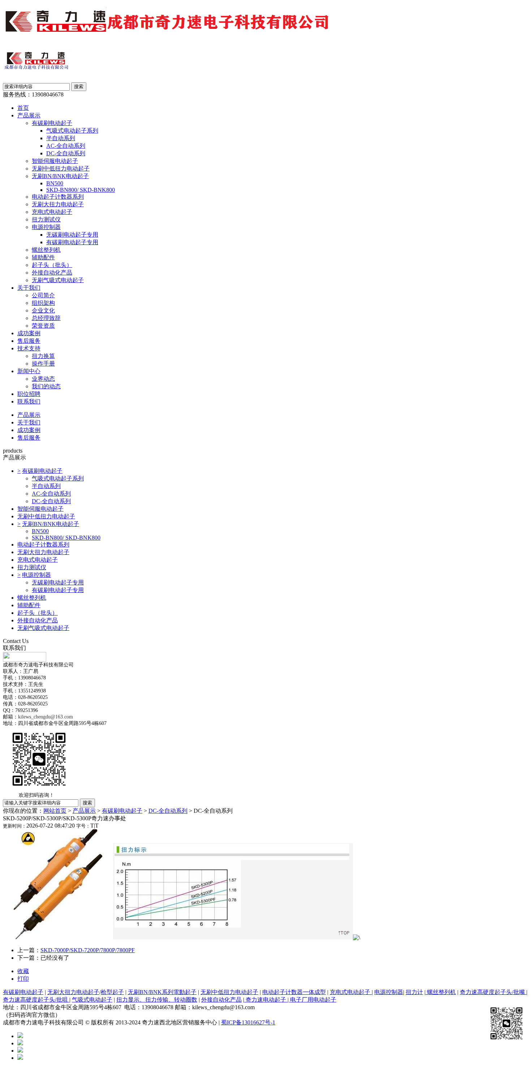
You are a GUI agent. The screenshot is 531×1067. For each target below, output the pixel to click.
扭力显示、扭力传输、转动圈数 (156, 1000)
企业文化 (43, 310)
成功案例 (28, 333)
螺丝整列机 (46, 250)
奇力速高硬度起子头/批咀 (36, 1000)
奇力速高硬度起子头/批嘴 (493, 992)
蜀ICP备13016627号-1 (248, 1022)
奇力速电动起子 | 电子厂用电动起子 (290, 1000)
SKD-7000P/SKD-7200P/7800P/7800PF (87, 950)
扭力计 (414, 992)
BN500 (54, 183)
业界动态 (43, 379)
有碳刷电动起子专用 (72, 242)
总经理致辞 (46, 318)
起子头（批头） (52, 265)
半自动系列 (60, 138)
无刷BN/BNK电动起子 (60, 176)
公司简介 (43, 295)
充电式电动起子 (52, 212)
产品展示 (28, 115)
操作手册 (43, 363)
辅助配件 (43, 257)
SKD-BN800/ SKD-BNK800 (80, 190)
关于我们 (28, 288)
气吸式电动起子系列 (72, 131)
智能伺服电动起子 (55, 161)
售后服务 (28, 341)
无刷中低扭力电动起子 (61, 168)
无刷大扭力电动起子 (58, 204)
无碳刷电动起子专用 (72, 235)
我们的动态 (46, 386)
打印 (23, 979)
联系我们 (28, 401)
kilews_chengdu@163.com (45, 717)
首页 (23, 108)
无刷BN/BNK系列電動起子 (162, 992)
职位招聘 (28, 394)
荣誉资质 (43, 326)
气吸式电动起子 (92, 1000)
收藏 (23, 971)
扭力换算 (43, 356)
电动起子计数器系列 (58, 197)
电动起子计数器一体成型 (294, 992)
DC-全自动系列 (65, 153)
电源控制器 (46, 227)
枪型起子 (112, 992)
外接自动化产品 (52, 272)
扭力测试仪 (46, 219)
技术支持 (28, 348)
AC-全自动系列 (65, 146)
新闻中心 (28, 371)
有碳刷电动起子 (52, 123)
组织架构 (43, 303)
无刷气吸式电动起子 (58, 280)
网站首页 (54, 811)
